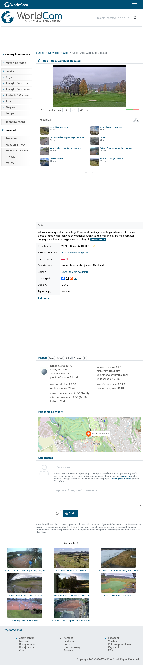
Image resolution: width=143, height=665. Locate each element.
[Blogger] (71, 278)
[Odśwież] (85, 358)
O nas (22, 650)
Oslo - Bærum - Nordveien (111, 127)
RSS (110, 650)
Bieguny (10, 107)
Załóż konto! (26, 637)
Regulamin (114, 647)
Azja (8, 101)
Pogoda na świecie (17, 150)
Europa (10, 113)
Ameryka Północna (17, 83)
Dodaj (72, 513)
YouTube (113, 641)
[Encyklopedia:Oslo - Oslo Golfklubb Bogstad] (63, 259)
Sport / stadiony (98, 239)
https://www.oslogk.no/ (75, 252)
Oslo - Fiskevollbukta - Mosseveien (66, 148)
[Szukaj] (135, 18)
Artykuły (10, 156)
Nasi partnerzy (72, 647)
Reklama (69, 641)
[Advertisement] (89, 196)
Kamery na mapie (16, 62)
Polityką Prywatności (121, 478)
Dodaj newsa (26, 647)
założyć (126, 476)
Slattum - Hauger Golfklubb (112, 158)
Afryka (9, 77)
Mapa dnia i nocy (15, 144)
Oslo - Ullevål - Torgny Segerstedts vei (67, 137)
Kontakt (68, 637)
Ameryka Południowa (18, 89)
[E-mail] (75, 278)
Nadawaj (24, 641)
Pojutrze (77, 358)
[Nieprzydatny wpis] (60, 110)
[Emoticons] (57, 513)
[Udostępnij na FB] (63, 278)
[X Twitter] (67, 278)
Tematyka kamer (15, 121)
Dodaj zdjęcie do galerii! (75, 272)
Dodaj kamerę (27, 644)
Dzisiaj (60, 358)
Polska (10, 71)
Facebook (114, 637)
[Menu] (134, 5)
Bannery (68, 650)
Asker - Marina (56, 158)
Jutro (68, 358)
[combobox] (117, 18)
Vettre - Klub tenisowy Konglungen (116, 148)
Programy (11, 138)
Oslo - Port (104, 137)
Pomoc (10, 162)
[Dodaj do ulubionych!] (73, 110)
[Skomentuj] (68, 110)
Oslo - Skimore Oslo (59, 127)
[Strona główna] (16, 4)
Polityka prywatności (120, 644)
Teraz (51, 358)
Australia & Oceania (17, 95)
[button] (81, 110)
